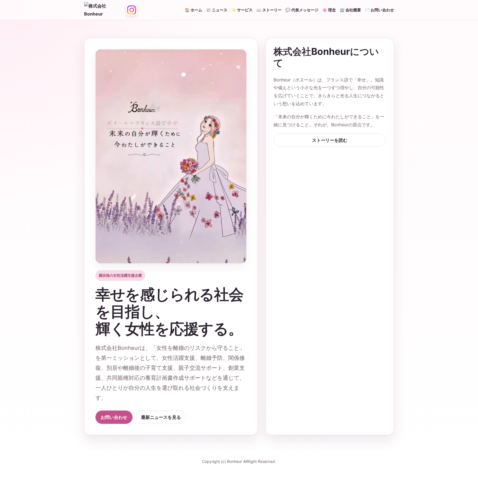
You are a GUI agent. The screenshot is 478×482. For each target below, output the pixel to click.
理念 (332, 9)
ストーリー (272, 9)
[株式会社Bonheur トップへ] (103, 10)
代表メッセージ (304, 9)
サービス (245, 9)
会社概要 (353, 9)
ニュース (219, 9)
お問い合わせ (382, 9)
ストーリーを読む (329, 140)
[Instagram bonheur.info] (131, 10)
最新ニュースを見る (161, 417)
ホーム (196, 9)
